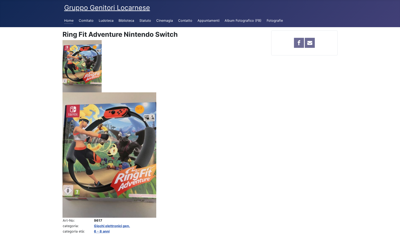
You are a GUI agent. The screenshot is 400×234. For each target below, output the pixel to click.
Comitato (86, 20)
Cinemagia (164, 20)
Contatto (185, 20)
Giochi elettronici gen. (112, 226)
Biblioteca (126, 20)
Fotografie (275, 20)
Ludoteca (106, 20)
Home (69, 20)
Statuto (145, 20)
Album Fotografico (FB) (243, 20)
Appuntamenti (209, 20)
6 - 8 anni (102, 231)
